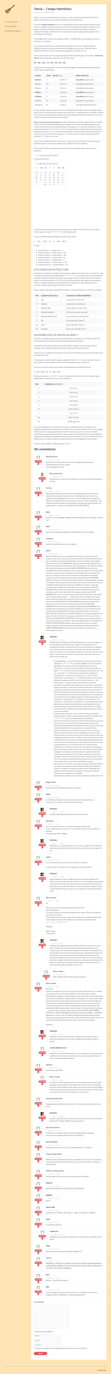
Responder (39, 463)
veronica (49, 1065)
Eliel (47, 1274)
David (48, 794)
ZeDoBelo (53, 636)
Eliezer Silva (50, 1207)
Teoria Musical (11, 26)
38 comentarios (48, 12)
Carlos (48, 857)
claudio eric (54, 1231)
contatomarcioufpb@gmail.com (57, 922)
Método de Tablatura (14, 31)
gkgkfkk (49, 1195)
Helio (48, 512)
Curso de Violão (12, 22)
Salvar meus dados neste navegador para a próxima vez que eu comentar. (61, 1348)
